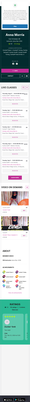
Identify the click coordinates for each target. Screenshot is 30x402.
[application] (15, 201)
